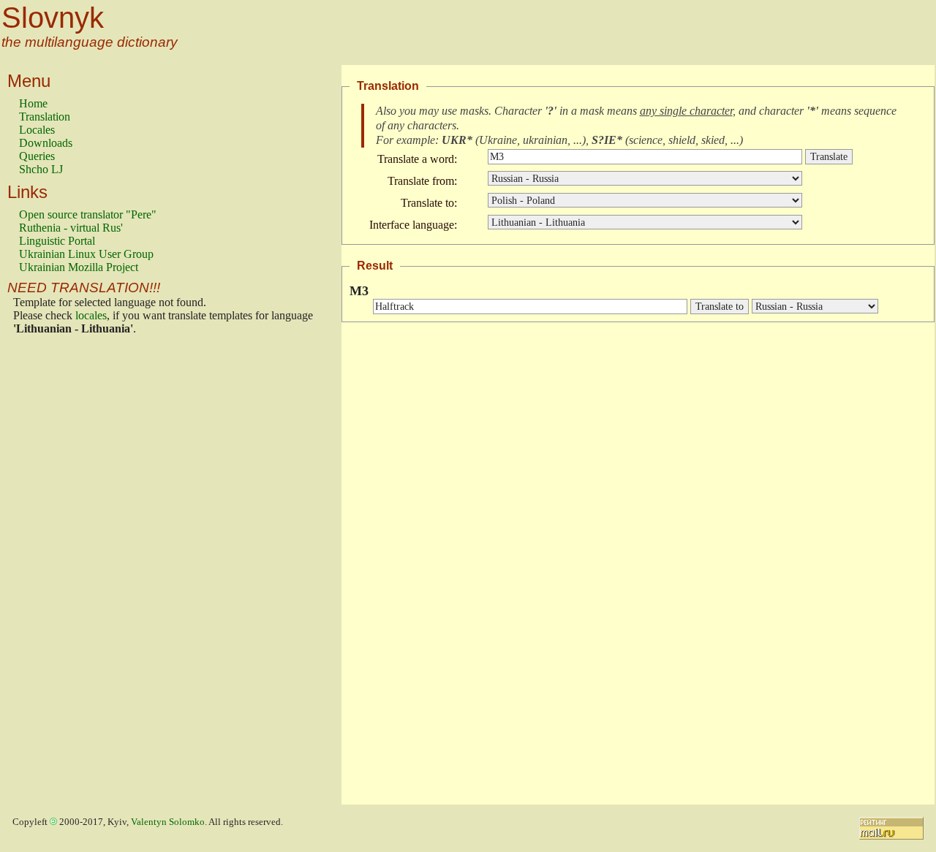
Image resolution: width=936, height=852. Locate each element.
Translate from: (422, 181)
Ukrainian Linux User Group (86, 254)
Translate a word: (417, 159)
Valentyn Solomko (168, 822)
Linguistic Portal (57, 241)
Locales (37, 129)
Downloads (45, 143)
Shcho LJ (41, 169)
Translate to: (429, 203)
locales (91, 315)
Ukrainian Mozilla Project (78, 267)
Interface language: (413, 224)
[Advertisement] (77, 573)
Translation (44, 116)
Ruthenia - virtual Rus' (71, 227)
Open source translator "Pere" (87, 214)
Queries (37, 156)
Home (33, 103)
